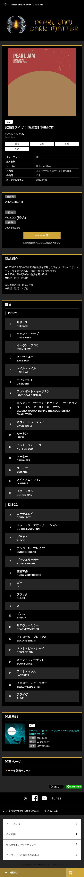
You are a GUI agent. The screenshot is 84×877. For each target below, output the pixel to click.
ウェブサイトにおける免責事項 (22, 855)
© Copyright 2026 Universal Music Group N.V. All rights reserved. (42, 865)
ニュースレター (14, 824)
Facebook (35, 798)
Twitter (25, 798)
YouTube (44, 798)
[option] (42, 82)
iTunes (56, 798)
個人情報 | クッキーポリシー (21, 844)
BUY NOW (70, 872)
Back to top (79, 872)
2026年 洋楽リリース (19, 770)
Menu (79, 4)
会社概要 (11, 834)
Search (70, 4)
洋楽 (56, 811)
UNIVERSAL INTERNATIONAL (26, 811)
